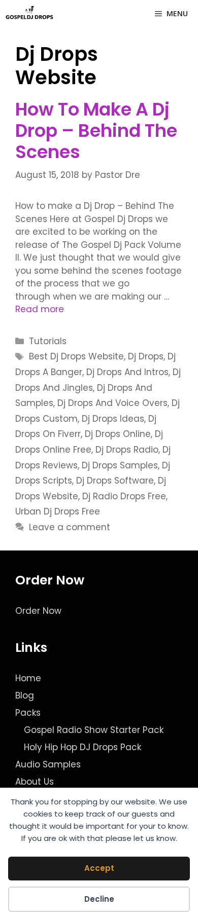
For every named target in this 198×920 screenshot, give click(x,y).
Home (28, 678)
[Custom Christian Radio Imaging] (29, 13)
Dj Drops (145, 356)
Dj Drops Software (115, 480)
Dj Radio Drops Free (124, 496)
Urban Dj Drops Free (57, 511)
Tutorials (48, 341)
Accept (99, 868)
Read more (39, 309)
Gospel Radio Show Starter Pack (93, 730)
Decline (99, 899)
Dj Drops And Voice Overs (112, 403)
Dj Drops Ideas (113, 419)
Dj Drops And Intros (127, 372)
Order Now (38, 611)
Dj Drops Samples (120, 465)
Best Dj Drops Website (76, 356)
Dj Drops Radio (126, 450)
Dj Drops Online (118, 434)
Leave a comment (69, 527)
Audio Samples (48, 764)
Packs (28, 713)
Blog (24, 695)
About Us (34, 782)
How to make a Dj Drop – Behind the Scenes (96, 130)
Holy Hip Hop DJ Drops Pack (82, 747)
